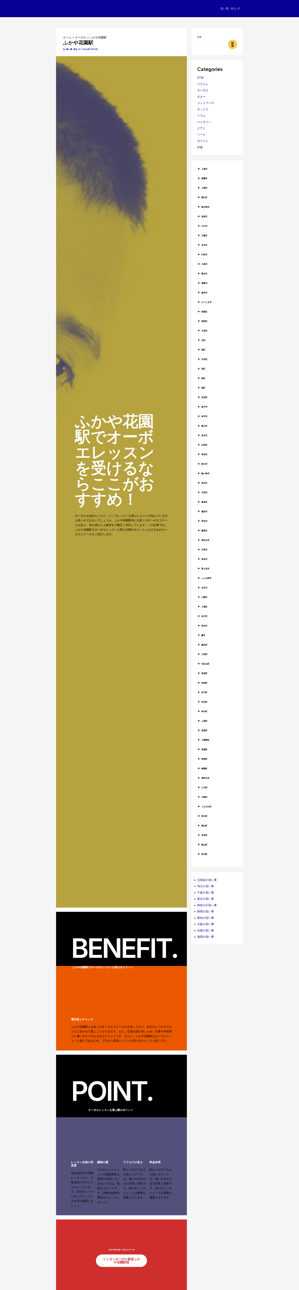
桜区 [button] (203, 349)
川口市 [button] (204, 226)
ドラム (201, 115)
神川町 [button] (204, 711)
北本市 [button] (204, 245)
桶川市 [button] (204, 197)
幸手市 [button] (204, 416)
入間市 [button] (204, 188)
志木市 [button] (204, 435)
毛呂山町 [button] (205, 663)
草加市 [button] (204, 454)
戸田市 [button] (204, 492)
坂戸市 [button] (204, 407)
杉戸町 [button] (204, 692)
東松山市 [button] (205, 540)
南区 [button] (203, 387)
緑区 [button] (203, 378)
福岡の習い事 (205, 936)
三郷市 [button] (204, 597)
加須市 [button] (204, 216)
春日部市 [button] (205, 207)
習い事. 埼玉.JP (230, 8)
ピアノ (201, 128)
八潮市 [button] (204, 606)
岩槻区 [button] (204, 311)
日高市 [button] (204, 549)
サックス (202, 109)
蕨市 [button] (203, 635)
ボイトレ (202, 140)
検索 (199, 37)
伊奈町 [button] (204, 683)
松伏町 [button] (204, 702)
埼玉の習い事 (205, 886)
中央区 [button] (204, 359)
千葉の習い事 (205, 892)
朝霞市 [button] (204, 178)
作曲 (200, 147)
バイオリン (204, 122)
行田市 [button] (204, 254)
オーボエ (202, 90)
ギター (201, 96)
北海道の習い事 (207, 880)
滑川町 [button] (204, 816)
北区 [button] (203, 340)
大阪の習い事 (205, 924)
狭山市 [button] (204, 426)
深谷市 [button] (204, 559)
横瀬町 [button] (204, 768)
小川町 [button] (204, 787)
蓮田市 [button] (204, 511)
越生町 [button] (204, 644)
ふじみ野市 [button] (206, 578)
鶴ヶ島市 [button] (205, 473)
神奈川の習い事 (207, 905)
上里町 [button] (204, 721)
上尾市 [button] (204, 169)
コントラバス (205, 103)
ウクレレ (202, 84)
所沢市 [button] (204, 483)
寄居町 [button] (204, 673)
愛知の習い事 (205, 917)
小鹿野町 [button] (205, 740)
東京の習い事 (205, 898)
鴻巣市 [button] (204, 283)
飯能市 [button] (204, 530)
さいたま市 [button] (206, 302)
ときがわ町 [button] (206, 806)
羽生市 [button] (204, 521)
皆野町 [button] (204, 759)
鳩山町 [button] (204, 825)
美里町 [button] (204, 730)
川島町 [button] (204, 797)
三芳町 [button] (204, 654)
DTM (200, 77)
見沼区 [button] (204, 397)
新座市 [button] (204, 502)
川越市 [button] (204, 235)
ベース (201, 134)
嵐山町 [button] (204, 844)
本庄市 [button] (204, 587)
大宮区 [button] (204, 330)
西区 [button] (203, 368)
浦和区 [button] (204, 321)
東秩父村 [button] (205, 778)
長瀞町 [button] (204, 749)
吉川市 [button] (204, 616)
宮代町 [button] (204, 854)
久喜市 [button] (204, 264)
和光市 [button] (204, 625)
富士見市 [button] (205, 568)
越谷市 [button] (204, 292)
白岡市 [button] (204, 445)
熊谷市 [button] (204, 273)
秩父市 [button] (204, 464)
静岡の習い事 (205, 911)
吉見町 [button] (204, 835)
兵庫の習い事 (205, 930)
